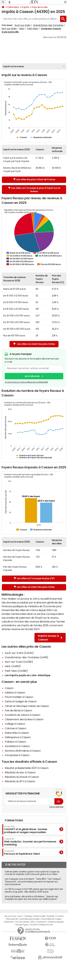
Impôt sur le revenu (13, 66)
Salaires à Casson (15, 692)
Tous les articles (22, 922)
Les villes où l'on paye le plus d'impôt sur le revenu (35, 189)
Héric (22, 28)
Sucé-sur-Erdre (22, 25)
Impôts (25, 7)
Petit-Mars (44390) (16, 671)
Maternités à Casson (17, 732)
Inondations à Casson (17, 746)
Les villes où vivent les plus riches (36, 344)
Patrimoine (13, 7)
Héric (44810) (13, 666)
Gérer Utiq (9, 922)
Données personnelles (30, 919)
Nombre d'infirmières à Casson (23, 750)
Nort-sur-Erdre (9, 28)
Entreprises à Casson (17, 755)
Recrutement (12, 919)
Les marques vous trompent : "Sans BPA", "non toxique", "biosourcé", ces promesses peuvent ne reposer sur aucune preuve (33, 881)
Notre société (39, 916)
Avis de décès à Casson (18, 710)
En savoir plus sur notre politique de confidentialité (26, 382)
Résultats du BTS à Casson (20, 781)
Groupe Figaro (22, 925)
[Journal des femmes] (18, 938)
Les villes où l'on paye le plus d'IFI (36, 578)
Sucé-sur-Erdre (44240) (19, 653)
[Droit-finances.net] (50, 945)
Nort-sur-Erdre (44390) (19, 661)
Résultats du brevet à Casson (22, 777)
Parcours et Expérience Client (22, 852)
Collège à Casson (15, 723)
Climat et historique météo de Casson (27, 706)
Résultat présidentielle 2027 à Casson (26, 768)
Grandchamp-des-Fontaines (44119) (26, 657)
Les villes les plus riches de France (35, 179)
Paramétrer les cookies (51, 919)
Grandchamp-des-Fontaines (48, 25)
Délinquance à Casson (18, 737)
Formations (14, 820)
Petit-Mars (32, 28)
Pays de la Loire (39, 7)
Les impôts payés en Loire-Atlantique (27, 675)
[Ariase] (18, 957)
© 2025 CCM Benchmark (41, 925)
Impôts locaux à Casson (48, 637)
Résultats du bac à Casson (20, 772)
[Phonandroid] (50, 957)
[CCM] (50, 938)
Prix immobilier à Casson (19, 697)
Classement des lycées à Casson (24, 719)
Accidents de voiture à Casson (22, 715)
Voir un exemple (56, 807)
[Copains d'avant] (18, 951)
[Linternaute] (18, 944)
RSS (33, 922)
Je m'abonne (32, 376)
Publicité (50, 916)
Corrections (41, 922)
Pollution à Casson (15, 741)
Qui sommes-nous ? (13, 916)
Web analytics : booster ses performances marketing (30, 842)
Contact (60, 916)
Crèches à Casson (15, 728)
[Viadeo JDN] (50, 951)
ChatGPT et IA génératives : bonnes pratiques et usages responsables (25, 829)
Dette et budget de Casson (21, 701)
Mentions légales (56, 922)
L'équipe (28, 916)
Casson (9, 688)
